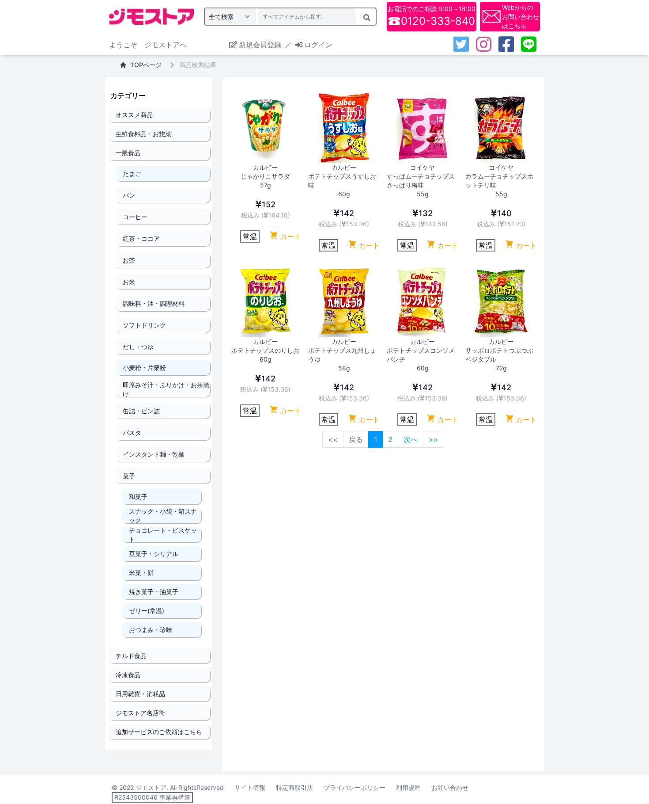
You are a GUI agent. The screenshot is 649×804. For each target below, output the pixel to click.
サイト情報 (249, 787)
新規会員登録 (260, 44)
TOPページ (146, 65)
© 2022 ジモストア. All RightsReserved (168, 787)
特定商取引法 (294, 787)
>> (433, 439)
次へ (411, 439)
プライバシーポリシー (354, 787)
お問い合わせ (449, 787)
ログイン (318, 44)
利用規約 (408, 787)
